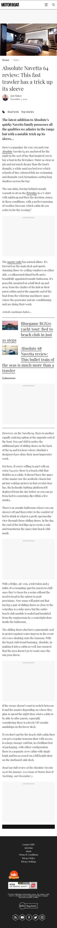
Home (5, 60)
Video (16, 60)
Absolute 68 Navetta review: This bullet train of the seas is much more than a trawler (28, 359)
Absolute (7, 151)
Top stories (27, 112)
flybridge (31, 193)
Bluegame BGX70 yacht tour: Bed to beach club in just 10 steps (27, 332)
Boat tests (13, 112)
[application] (28, 40)
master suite (14, 262)
